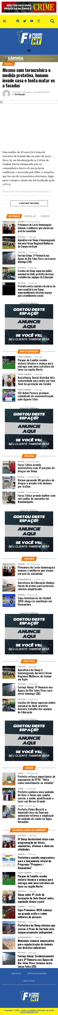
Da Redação (20, 94)
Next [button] (52, 6)
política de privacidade (37, 973)
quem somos (29, 981)
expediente (16, 973)
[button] (4, 21)
